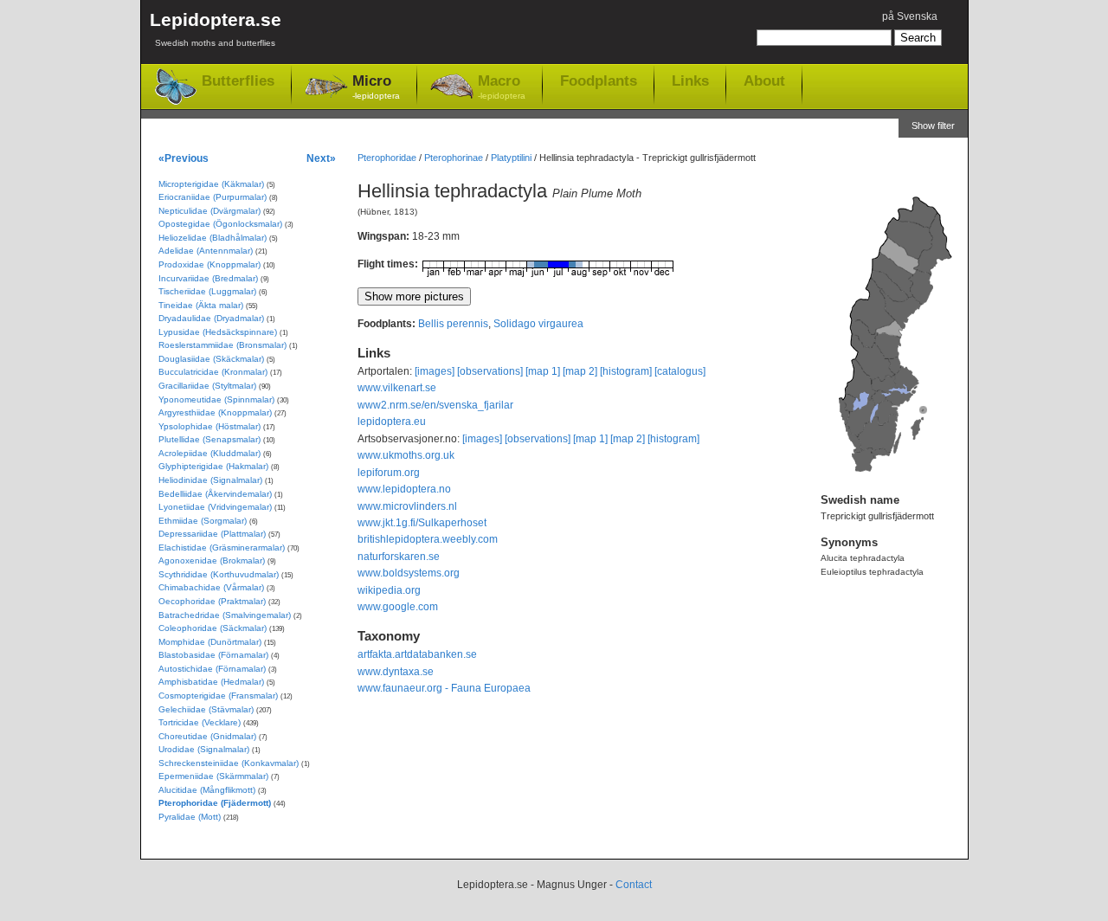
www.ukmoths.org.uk (406, 455)
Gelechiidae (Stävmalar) (206, 709)
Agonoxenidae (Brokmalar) (211, 560)
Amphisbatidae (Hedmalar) (211, 681)
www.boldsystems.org (409, 573)
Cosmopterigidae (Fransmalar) (218, 695)
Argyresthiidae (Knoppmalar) (215, 412)
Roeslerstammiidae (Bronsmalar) (222, 345)
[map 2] (580, 371)
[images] (434, 371)
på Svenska (909, 16)
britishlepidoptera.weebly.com (428, 539)
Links (690, 80)
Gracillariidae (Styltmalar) (207, 385)
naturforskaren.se (399, 557)
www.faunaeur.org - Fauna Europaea (444, 688)
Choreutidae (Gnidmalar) (207, 736)
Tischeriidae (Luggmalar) (207, 291)
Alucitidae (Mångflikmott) (206, 790)
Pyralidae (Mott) (189, 816)
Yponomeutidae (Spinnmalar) (216, 399)
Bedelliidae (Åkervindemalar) (215, 494)
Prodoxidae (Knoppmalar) (209, 264)
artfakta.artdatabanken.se (417, 654)
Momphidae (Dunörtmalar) (209, 642)
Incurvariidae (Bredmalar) (208, 278)
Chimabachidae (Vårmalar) (211, 587)
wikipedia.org (389, 590)
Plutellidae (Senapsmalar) (209, 439)
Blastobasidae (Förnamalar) (213, 655)
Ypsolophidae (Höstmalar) (209, 426)
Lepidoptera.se (215, 29)
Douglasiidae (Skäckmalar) (211, 359)
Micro (376, 86)
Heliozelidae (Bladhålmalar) (212, 237)
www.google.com (398, 607)
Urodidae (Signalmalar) (203, 749)
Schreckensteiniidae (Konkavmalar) (228, 763)
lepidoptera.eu (392, 421)
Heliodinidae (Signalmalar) (210, 480)
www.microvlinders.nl (407, 506)
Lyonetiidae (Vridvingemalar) (215, 507)
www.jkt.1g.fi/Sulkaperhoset (422, 523)
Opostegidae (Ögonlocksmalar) (220, 224)
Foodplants (598, 80)
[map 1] (542, 371)
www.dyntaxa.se (396, 672)
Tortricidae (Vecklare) (199, 722)
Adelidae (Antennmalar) (205, 250)
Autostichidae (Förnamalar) (212, 668)
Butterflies (238, 81)
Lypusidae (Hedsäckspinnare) (217, 332)
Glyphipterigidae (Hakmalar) (213, 466)
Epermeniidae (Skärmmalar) (213, 776)
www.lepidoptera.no (404, 489)
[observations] (490, 371)
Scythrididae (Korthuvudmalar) (218, 574)
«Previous (183, 158)
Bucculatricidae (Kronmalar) (212, 372)
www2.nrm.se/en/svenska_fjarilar (435, 405)
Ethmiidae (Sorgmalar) (202, 520)
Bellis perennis (453, 324)
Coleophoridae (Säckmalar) (212, 628)
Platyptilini (511, 157)
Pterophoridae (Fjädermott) (214, 803)
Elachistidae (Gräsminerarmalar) (221, 547)
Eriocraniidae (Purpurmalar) (212, 197)
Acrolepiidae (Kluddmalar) (209, 453)
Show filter (933, 125)
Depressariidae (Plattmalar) (212, 533)
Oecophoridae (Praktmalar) (212, 601)
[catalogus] (679, 371)
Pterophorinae (453, 157)
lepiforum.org (389, 473)
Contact (633, 885)
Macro (501, 86)
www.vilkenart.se (397, 388)
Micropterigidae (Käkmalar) (211, 184)
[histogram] (626, 371)
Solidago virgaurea (538, 324)
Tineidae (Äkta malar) (200, 305)
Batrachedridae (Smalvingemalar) (224, 615)
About (764, 80)
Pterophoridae (387, 157)
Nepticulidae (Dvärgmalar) (209, 211)
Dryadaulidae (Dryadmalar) (211, 318)
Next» (321, 158)
